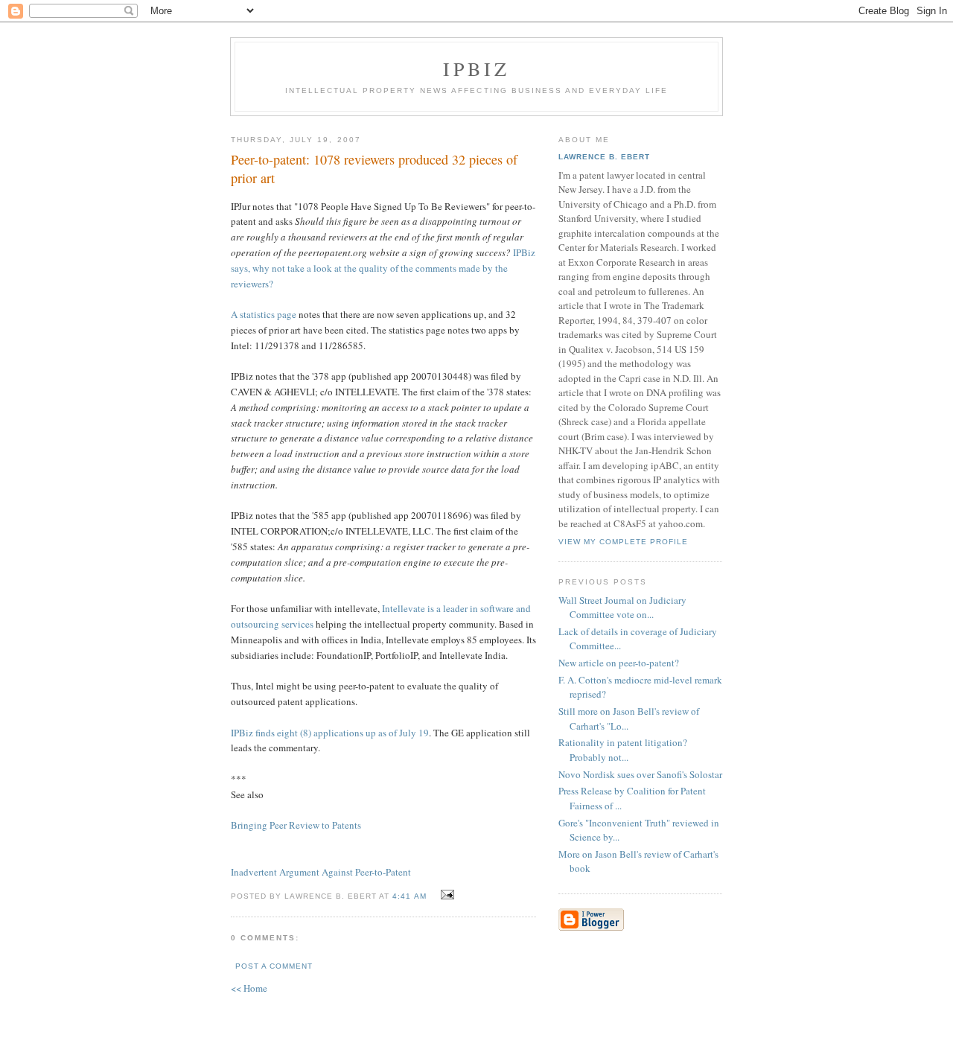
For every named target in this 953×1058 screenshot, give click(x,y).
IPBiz (477, 68)
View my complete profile (623, 542)
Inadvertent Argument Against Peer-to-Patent (321, 872)
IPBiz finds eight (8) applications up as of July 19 (330, 732)
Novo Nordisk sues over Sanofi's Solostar (640, 774)
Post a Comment (274, 966)
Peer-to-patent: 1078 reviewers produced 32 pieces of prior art (374, 168)
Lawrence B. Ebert (604, 157)
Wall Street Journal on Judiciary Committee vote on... (622, 607)
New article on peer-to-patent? (618, 662)
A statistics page (265, 314)
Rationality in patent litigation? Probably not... (622, 750)
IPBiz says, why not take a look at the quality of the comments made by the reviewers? (383, 268)
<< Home (249, 988)
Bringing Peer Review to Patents (296, 825)
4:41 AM (409, 896)
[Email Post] (445, 895)
